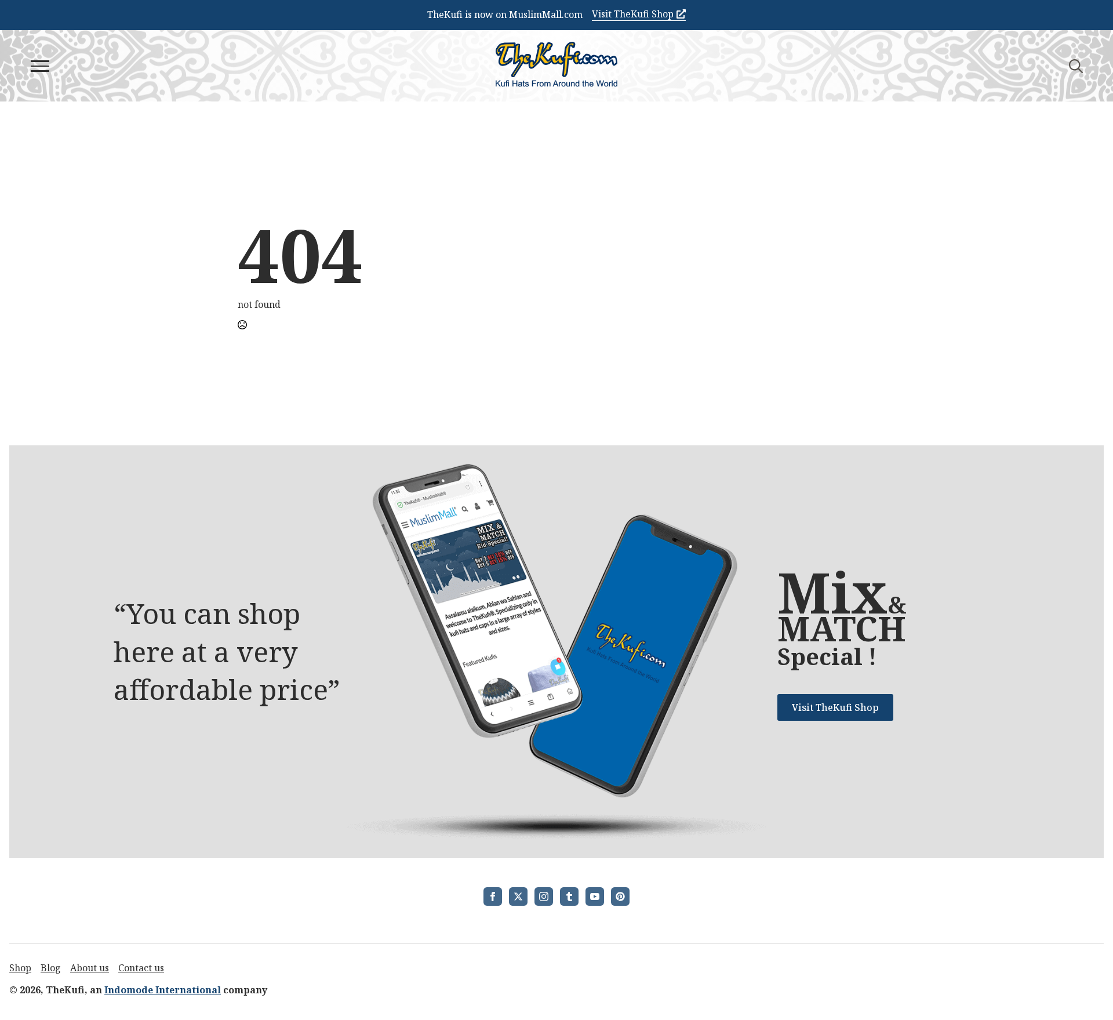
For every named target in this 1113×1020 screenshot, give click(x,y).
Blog (51, 967)
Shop (20, 967)
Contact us (141, 967)
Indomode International (162, 989)
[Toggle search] (1076, 66)
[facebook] (492, 896)
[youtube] (594, 896)
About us (89, 967)
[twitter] (518, 896)
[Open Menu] (40, 66)
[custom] (569, 896)
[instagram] (543, 896)
